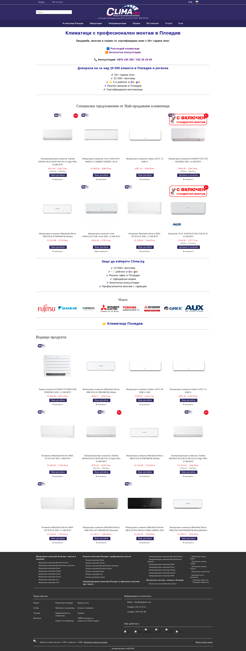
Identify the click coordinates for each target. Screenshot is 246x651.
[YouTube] (208, 2)
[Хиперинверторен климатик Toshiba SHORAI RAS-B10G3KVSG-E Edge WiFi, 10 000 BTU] (58, 134)
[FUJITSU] (46, 308)
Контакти (37, 618)
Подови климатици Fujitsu (95, 571)
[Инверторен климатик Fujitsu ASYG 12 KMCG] (145, 134)
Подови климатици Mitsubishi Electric (99, 568)
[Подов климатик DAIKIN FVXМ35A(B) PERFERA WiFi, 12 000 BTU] (58, 365)
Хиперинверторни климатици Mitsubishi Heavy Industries (165, 560)
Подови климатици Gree (94, 574)
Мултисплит (152, 23)
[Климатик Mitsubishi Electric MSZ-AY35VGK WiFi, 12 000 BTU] (145, 208)
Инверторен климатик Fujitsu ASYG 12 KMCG (144, 160)
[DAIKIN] (67, 308)
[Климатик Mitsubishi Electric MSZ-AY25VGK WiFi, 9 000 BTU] (58, 431)
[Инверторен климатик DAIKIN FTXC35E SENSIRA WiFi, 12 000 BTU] (188, 134)
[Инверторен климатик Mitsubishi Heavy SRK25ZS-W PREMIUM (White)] (101, 365)
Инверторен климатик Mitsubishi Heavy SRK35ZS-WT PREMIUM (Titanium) (101, 528)
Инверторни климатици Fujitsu (49, 574)
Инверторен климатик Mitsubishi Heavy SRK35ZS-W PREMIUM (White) (57, 235)
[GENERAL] (89, 308)
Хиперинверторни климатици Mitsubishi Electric (166, 556)
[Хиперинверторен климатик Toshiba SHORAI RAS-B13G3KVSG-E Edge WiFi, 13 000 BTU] (188, 431)
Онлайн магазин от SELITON (123, 648)
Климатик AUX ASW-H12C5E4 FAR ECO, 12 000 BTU (188, 235)
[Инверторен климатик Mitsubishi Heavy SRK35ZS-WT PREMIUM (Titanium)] (101, 503)
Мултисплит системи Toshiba (198, 563)
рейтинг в (127, 271)
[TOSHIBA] (131, 308)
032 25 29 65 (57, 2)
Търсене (81, 613)
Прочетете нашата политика (95, 642)
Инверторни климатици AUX (49, 582)
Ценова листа (83, 603)
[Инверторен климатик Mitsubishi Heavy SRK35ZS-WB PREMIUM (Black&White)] (188, 503)
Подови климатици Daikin (95, 560)
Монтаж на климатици (65, 608)
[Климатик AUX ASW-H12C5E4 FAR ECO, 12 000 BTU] (188, 208)
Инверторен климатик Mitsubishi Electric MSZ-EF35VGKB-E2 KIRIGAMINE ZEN (145, 528)
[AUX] (194, 309)
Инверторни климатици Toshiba (50, 571)
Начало (36, 603)
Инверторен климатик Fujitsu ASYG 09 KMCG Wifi (144, 390)
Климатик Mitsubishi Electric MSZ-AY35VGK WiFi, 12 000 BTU (145, 235)
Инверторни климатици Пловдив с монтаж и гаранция (56, 558)
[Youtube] (132, 617)
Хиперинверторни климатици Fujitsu (162, 567)
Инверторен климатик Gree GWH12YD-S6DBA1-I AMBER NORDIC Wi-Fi (101, 160)
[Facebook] (204, 2)
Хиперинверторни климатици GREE (161, 576)
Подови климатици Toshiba (95, 563)
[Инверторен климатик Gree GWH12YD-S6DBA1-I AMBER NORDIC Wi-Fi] (101, 134)
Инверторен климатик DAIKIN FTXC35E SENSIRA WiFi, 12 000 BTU (188, 160)
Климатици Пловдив (73, 23)
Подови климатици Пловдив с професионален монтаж (107, 556)
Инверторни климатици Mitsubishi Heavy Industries (57, 565)
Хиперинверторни (117, 23)
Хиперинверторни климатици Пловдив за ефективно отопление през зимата (111, 583)
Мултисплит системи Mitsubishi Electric (163, 584)
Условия (36, 613)
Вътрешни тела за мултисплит (197, 576)
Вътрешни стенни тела (200, 580)
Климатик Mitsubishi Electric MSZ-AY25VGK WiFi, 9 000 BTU (58, 457)
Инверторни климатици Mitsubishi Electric (53, 563)
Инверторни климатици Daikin (49, 568)
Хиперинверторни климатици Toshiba (162, 570)
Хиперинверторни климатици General (162, 573)
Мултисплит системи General (198, 568)
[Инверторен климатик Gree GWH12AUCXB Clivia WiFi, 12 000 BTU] (101, 208)
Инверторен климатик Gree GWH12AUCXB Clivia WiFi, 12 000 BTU (101, 235)
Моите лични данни (204, 642)
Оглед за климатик (85, 608)
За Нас (36, 608)
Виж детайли (58, 175)
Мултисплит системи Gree (201, 572)
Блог (180, 23)
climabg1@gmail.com (142, 602)
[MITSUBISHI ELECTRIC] (110, 308)
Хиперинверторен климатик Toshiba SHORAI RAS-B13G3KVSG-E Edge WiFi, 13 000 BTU (188, 459)
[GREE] (173, 309)
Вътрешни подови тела (201, 582)
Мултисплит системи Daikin (198, 558)
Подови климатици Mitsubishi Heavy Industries (102, 566)
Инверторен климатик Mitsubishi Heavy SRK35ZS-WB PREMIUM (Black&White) (188, 528)
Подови (136, 23)
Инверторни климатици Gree (49, 580)
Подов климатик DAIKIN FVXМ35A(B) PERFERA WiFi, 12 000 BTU (58, 390)
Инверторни (96, 23)
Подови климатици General (95, 577)
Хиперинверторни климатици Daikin (162, 564)
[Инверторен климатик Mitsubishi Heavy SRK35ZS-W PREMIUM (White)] (58, 208)
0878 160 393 (140, 612)
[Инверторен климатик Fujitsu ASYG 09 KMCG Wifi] (145, 365)
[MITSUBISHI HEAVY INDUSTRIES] (152, 309)
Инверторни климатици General (50, 577)
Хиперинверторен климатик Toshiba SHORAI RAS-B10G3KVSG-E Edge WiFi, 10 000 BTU (57, 162)
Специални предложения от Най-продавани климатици (123, 106)
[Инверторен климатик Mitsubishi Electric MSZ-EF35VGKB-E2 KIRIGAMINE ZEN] (145, 503)
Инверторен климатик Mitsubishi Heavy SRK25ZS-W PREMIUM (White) (101, 390)
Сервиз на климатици (64, 621)
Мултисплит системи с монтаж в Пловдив (165, 580)
